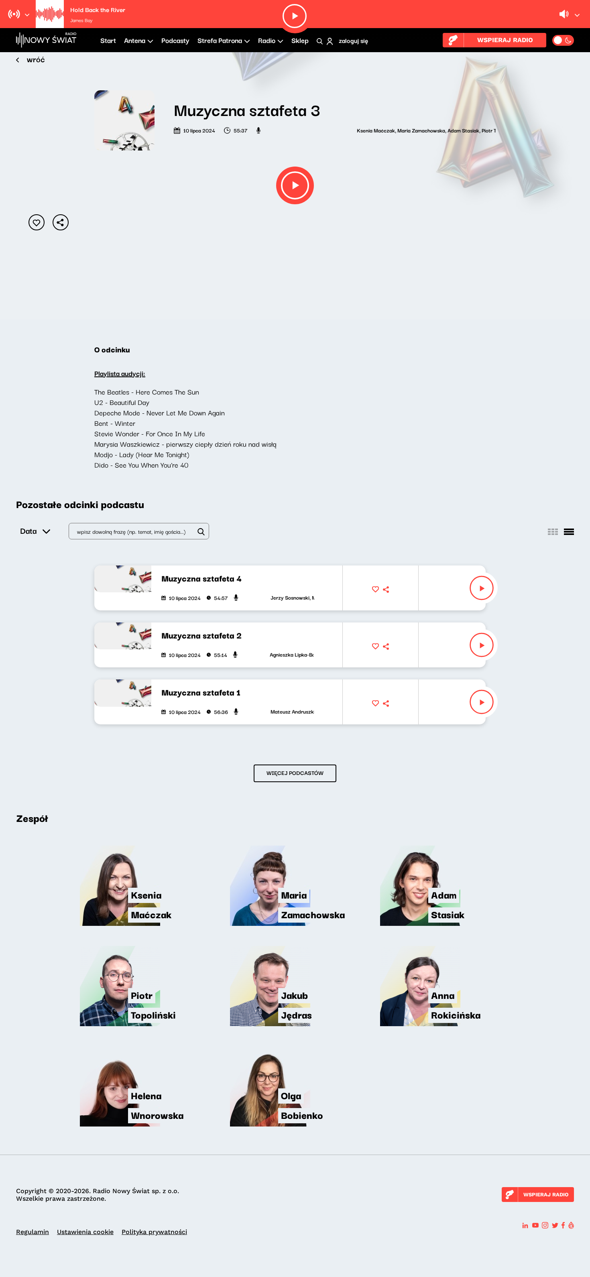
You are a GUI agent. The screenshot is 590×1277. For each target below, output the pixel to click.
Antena (134, 40)
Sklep (300, 40)
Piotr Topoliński (462, 130)
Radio (266, 40)
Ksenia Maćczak (339, 130)
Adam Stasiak (426, 130)
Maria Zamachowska (384, 130)
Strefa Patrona (219, 40)
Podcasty (175, 40)
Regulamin (32, 1232)
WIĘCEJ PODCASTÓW (295, 772)
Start (108, 40)
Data (28, 530)
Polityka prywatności (154, 1232)
